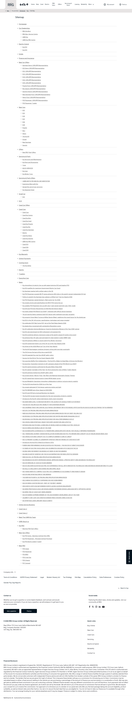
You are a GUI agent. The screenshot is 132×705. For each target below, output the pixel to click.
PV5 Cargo (25, 549)
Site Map (78, 577)
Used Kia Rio (26, 227)
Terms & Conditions (10, 577)
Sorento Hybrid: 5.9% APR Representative (35, 91)
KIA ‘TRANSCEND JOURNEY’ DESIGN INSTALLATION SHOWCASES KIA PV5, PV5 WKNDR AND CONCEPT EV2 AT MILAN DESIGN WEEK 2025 (65, 434)
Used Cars (22, 209)
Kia (28, 10)
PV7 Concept (26, 563)
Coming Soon (23, 263)
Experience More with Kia (30, 184)
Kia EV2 (24, 47)
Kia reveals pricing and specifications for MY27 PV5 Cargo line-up (42, 303)
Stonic (24, 133)
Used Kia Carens (27, 215)
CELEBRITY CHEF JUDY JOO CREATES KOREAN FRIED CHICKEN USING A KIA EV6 (47, 498)
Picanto (24, 128)
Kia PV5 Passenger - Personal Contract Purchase (37, 539)
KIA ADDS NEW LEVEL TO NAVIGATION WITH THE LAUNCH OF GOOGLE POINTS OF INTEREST (51, 402)
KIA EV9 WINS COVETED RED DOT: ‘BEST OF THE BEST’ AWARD (41, 483)
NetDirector (8, 698)
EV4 (23, 116)
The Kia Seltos (26, 266)
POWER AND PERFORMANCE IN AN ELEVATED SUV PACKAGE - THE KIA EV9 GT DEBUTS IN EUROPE (53, 445)
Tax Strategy (67, 577)
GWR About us (24, 521)
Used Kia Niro (26, 218)
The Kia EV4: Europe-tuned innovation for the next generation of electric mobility (47, 396)
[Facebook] (89, 606)
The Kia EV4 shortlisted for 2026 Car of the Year (37, 384)
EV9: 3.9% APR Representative (31, 83)
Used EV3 (25, 244)
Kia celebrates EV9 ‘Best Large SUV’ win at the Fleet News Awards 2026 (44, 323)
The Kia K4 (25, 136)
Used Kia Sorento (27, 238)
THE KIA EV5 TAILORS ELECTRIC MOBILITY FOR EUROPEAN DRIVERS (43, 405)
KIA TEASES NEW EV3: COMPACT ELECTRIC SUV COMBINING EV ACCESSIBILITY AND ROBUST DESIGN (53, 471)
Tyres (24, 165)
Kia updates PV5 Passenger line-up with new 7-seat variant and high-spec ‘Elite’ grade (48, 306)
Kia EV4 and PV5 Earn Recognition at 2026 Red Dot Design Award (42, 308)
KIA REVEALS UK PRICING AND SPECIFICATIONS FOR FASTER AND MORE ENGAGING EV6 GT (51, 416)
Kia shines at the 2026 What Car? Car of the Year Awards (39, 346)
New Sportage (26, 142)
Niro (23, 131)
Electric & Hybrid (93, 644)
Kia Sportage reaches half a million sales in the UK (37, 291)
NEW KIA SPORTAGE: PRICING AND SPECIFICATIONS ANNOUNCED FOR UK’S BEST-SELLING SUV (52, 413)
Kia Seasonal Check (28, 190)
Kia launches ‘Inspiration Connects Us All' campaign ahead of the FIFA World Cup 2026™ (49, 364)
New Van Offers (24, 533)
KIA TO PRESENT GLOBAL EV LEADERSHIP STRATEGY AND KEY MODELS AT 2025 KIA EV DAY (51, 439)
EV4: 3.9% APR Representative (31, 77)
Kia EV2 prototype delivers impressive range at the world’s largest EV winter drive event (49, 335)
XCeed (24, 139)
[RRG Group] (11, 4)
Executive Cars (24, 278)
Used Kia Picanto (27, 224)
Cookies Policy (119, 577)
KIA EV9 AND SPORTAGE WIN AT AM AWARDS (36, 474)
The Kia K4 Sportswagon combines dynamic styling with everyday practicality (46, 349)
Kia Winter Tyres (27, 174)
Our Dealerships (24, 28)
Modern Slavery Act (53, 577)
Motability (90, 648)
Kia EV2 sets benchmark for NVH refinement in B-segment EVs (41, 332)
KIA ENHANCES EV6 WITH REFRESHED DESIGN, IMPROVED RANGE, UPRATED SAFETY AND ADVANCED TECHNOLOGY (58, 460)
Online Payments (25, 258)
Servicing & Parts (24, 156)
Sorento (24, 145)
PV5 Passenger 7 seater (29, 103)
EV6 (23, 122)
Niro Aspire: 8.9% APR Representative (33, 89)
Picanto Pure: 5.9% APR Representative (34, 86)
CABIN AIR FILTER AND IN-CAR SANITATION (36, 181)
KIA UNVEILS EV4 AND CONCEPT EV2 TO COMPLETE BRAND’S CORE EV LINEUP (46, 436)
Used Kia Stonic (27, 236)
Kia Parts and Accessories (30, 162)
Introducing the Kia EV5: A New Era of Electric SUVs (38, 442)
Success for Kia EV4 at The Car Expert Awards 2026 (38, 358)
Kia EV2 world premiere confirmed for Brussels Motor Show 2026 (42, 367)
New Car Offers (24, 62)
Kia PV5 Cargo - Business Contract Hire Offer (36, 536)
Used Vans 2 (23, 513)
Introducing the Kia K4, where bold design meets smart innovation (42, 399)
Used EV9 (25, 250)
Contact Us (91, 653)
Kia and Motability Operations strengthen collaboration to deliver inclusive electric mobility (50, 381)
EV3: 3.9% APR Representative (31, 74)
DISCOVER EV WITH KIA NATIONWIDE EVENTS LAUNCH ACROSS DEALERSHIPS (46, 486)
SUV (20, 201)
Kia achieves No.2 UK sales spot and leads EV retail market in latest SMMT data (46, 338)
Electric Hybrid (24, 44)
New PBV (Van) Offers (29, 152)
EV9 (23, 125)
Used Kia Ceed (26, 221)
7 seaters (22, 274)
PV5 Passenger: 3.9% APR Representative (35, 100)
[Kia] (24, 4)
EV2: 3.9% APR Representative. (31, 71)
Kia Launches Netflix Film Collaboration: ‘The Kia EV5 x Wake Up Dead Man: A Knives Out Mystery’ (52, 361)
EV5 (23, 119)
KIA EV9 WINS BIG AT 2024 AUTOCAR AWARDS (37, 463)
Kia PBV (21, 526)
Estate (21, 54)
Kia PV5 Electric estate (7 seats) (31, 541)
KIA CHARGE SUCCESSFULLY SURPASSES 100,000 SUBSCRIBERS (42, 480)
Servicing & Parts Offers (27, 178)
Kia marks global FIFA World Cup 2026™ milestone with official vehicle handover (47, 311)
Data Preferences (105, 577)
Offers (21, 149)
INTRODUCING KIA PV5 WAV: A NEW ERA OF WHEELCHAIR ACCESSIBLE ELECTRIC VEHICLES (51, 425)
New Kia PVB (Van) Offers (30, 529)
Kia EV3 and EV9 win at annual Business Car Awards (38, 393)
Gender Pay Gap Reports (12, 583)
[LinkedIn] (99, 606)
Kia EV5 (24, 50)
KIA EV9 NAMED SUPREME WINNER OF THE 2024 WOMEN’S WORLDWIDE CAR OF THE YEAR (50, 495)
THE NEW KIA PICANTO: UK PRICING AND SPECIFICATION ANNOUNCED (44, 477)
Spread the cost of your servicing (32, 187)
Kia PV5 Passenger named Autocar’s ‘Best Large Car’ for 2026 (41, 300)
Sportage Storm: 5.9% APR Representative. (35, 65)
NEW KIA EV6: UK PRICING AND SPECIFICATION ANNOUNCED (41, 457)
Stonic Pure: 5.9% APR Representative (33, 97)
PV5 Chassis (26, 560)
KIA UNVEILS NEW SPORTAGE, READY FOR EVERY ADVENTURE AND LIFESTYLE (46, 422)
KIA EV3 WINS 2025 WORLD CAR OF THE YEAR (36, 428)
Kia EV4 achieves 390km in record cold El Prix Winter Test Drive (42, 340)
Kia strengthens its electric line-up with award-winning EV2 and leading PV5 (45, 285)
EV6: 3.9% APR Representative (31, 80)
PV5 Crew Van (26, 557)
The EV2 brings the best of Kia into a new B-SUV (37, 352)
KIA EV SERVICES (27, 168)
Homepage (22, 10)
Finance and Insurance (26, 58)
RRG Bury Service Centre (30, 34)
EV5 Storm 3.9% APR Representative (33, 68)
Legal (42, 577)
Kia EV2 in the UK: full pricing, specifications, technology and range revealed (45, 320)
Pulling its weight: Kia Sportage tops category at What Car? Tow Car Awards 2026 (47, 297)
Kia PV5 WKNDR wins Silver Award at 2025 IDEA (37, 390)
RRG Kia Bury (26, 31)
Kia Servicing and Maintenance (31, 159)
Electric (24, 233)
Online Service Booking (27, 505)
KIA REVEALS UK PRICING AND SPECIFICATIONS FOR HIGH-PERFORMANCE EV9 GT (48, 419)
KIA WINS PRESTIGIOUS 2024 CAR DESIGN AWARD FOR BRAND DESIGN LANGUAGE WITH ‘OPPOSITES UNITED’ (56, 489)
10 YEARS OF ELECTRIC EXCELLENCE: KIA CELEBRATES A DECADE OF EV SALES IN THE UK (50, 448)
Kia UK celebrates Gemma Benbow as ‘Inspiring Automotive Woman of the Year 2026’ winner (50, 329)
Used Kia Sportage (28, 230)
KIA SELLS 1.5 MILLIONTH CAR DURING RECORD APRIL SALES (41, 469)
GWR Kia (25, 37)
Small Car (22, 194)
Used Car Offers (24, 205)
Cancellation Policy (90, 577)
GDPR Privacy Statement (28, 577)
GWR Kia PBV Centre (28, 40)
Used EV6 (25, 247)
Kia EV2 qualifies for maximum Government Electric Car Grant (41, 288)
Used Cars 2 (23, 509)
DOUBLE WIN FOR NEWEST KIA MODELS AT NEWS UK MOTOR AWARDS (44, 451)
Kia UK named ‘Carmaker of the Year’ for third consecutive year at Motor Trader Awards (49, 370)
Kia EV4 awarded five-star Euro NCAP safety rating (38, 355)
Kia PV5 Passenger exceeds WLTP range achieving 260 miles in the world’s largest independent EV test (54, 294)
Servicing (90, 639)
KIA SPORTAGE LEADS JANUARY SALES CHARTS (37, 501)
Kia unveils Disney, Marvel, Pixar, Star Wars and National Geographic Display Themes (48, 375)
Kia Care (25, 171)
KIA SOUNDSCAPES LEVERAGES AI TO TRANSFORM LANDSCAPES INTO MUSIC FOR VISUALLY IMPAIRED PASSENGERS (58, 431)
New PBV (22, 546)
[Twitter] (92, 606)
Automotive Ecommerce (22, 698)
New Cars (22, 107)
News (21, 282)
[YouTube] (103, 606)
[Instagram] (96, 606)
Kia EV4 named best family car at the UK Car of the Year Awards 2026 (43, 343)
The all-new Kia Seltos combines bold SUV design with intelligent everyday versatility (48, 314)
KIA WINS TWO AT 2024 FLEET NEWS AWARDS (36, 492)
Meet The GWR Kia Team (27, 517)
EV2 (23, 110)
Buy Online (91, 625)
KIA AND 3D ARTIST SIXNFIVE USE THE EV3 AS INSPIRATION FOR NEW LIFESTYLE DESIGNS (50, 454)
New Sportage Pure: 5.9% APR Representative (36, 94)
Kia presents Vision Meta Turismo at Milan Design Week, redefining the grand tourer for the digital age (53, 317)
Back (8, 10)
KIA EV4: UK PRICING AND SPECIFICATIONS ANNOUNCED (40, 410)
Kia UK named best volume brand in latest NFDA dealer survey (41, 378)
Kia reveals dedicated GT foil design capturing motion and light (41, 387)
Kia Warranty (23, 254)
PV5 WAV (25, 554)
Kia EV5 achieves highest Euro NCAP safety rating (37, 373)
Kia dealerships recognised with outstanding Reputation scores (41, 326)
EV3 (23, 113)
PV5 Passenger (27, 551)
